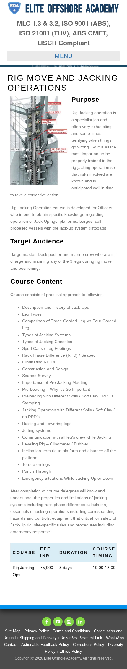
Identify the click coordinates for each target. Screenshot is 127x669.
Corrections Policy (88, 644)
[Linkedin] (80, 621)
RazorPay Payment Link (81, 638)
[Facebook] (46, 621)
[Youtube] (58, 621)
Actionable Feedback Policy (45, 644)
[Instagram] (69, 621)
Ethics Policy (70, 651)
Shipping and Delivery (38, 638)
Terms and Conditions (71, 631)
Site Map (12, 631)
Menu (63, 56)
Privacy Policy (36, 631)
